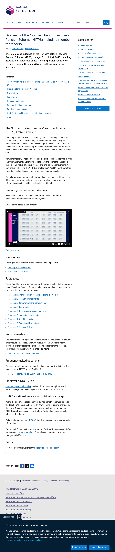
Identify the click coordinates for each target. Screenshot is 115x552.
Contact (60, 22)
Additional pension (85, 49)
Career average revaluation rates (91, 61)
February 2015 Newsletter (19, 267)
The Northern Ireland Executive (22, 489)
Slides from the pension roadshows (23, 353)
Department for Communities (19, 501)
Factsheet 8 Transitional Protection (23, 323)
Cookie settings (10, 517)
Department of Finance (16, 513)
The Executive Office (15, 493)
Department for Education (17, 505)
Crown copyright (12, 480)
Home (10, 22)
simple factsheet (27, 432)
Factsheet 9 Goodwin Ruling (20, 327)
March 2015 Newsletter (18, 271)
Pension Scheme (32, 48)
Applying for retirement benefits (91, 57)
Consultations (47, 22)
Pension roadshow (15, 101)
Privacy (45, 480)
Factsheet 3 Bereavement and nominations (27, 303)
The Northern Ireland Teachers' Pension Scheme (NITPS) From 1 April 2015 (38, 83)
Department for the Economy (18, 509)
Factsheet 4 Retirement (18, 307)
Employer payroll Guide (17, 109)
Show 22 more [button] (91, 108)
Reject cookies (79, 547)
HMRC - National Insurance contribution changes (29, 113)
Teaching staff (17, 48)
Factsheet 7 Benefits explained (21, 319)
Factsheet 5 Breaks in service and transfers (27, 311)
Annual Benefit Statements (89, 53)
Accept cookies (99, 547)
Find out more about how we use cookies (24, 540)
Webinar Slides (12, 250)
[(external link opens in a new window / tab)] (22, 466)
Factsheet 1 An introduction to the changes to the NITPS (33, 295)
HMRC (31, 420)
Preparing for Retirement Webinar (22, 89)
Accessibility (64, 480)
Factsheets (12, 97)
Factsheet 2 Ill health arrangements (23, 299)
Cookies (53, 480)
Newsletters (12, 93)
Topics (19, 22)
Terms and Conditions (30, 480)
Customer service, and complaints (92, 72)
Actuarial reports (85, 45)
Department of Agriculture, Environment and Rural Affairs (31, 497)
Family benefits (84, 76)
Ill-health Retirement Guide (89, 94)
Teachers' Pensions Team (47, 448)
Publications (31, 22)
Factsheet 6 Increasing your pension (24, 315)
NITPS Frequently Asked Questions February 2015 (30, 374)
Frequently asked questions (19, 105)
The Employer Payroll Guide (18, 386)
